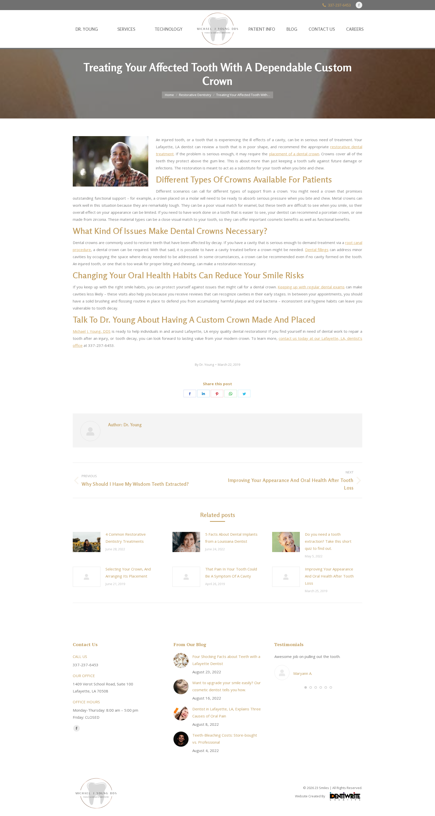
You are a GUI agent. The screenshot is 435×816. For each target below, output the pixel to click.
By (204, 364)
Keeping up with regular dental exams (311, 286)
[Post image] (86, 542)
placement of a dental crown (294, 153)
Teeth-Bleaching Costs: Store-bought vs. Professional (224, 739)
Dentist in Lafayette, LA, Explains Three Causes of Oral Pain (226, 712)
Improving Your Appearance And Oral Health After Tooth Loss (329, 576)
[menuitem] (86, 29)
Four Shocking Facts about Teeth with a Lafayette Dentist (226, 660)
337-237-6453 (339, 5)
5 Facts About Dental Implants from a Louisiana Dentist (231, 538)
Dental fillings (317, 249)
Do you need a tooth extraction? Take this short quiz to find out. (328, 541)
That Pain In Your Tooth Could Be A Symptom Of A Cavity (231, 572)
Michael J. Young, (92, 331)
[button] (305, 687)
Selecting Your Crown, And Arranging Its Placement (128, 572)
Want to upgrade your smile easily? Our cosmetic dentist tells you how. (226, 686)
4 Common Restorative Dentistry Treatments (125, 538)
